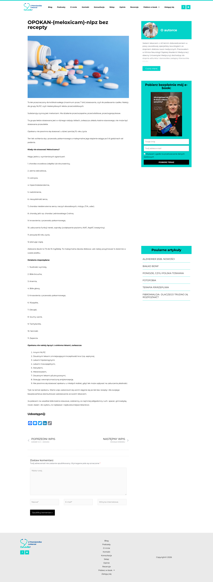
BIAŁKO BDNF (151, 266)
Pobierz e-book (150, 7)
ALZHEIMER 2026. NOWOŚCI (159, 259)
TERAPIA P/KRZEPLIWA (156, 287)
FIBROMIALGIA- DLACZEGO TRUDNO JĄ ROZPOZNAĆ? (165, 296)
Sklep (112, 7)
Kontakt (85, 7)
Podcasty (61, 7)
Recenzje (134, 7)
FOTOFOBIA (149, 280)
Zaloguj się (169, 7)
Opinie (122, 7)
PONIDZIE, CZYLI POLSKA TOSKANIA (163, 273)
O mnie (73, 7)
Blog (50, 7)
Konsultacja (99, 7)
